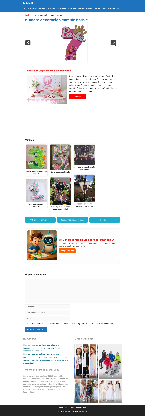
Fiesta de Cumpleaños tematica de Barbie (49, 70)
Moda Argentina (80, 408)
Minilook (28, 2)
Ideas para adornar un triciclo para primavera (41, 354)
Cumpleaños (100, 9)
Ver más (77, 97)
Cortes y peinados (86, 9)
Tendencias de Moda (66, 408)
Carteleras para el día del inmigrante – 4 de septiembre (45, 357)
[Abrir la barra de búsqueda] (118, 9)
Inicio (27, 15)
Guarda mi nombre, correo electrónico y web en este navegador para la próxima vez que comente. (71, 323)
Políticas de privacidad (79, 411)
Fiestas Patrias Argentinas (43, 9)
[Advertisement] (75, 122)
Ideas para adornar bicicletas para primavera (41, 345)
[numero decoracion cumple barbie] (72, 62)
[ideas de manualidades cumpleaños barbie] (113, 45)
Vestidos (111, 9)
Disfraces (72, 9)
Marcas (27, 9)
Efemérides (61, 9)
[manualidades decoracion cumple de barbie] (28, 45)
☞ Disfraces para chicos (40, 220)
